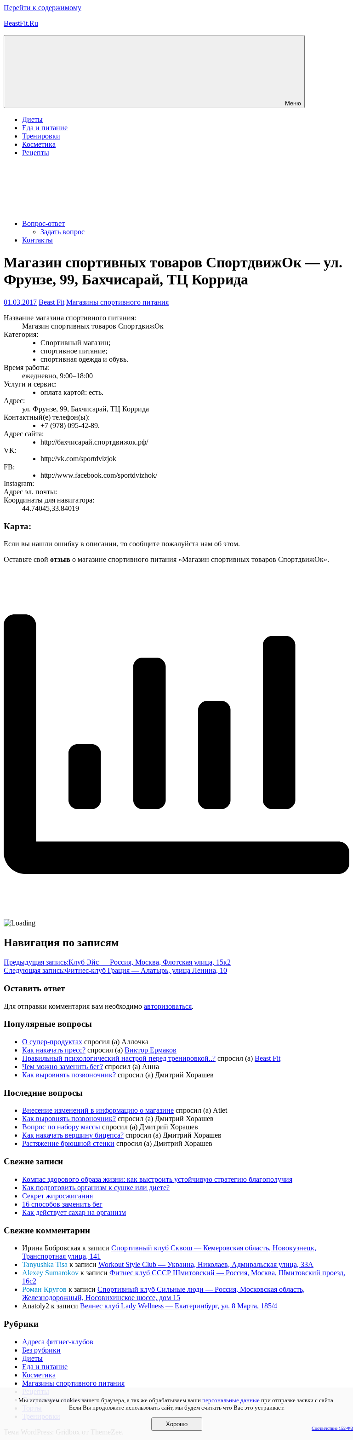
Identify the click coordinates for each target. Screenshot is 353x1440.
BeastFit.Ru (21, 23)
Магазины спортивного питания (117, 302)
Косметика (39, 144)
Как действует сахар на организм (74, 1212)
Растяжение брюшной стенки (68, 1143)
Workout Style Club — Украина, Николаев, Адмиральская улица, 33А (205, 1264)
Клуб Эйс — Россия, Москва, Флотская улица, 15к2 (117, 962)
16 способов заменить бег (62, 1204)
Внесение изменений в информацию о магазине (98, 1110)
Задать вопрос (62, 232)
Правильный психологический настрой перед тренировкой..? (119, 1058)
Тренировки (41, 136)
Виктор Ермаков (150, 1050)
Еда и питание (45, 128)
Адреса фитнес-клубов (57, 1342)
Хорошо (177, 1424)
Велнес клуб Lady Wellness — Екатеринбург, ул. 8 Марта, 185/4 (178, 1306)
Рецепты (35, 152)
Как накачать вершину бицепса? (73, 1135)
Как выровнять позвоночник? (69, 1075)
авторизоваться (168, 1006)
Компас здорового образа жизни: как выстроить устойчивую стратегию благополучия (157, 1179)
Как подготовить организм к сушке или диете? (96, 1187)
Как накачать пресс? (53, 1050)
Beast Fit (51, 302)
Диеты (32, 119)
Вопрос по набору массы (61, 1127)
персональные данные (231, 1400)
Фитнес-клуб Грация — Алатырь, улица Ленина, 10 (115, 970)
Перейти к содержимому (42, 8)
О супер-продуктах (52, 1042)
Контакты (37, 240)
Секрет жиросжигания (57, 1196)
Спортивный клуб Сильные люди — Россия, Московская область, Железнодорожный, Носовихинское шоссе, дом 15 (163, 1293)
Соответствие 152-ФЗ (332, 1428)
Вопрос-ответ (43, 223)
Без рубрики (41, 1350)
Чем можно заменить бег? (62, 1066)
